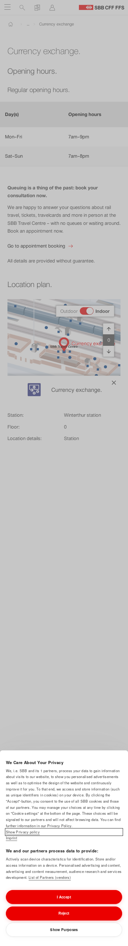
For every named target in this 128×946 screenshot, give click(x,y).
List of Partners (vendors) (50, 877)
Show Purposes (64, 929)
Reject (63, 913)
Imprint (11, 837)
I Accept (64, 896)
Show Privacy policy (23, 831)
